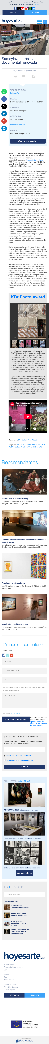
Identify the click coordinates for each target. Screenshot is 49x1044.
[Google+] (12, 655)
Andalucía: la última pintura (13, 583)
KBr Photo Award (28, 297)
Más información (17, 125)
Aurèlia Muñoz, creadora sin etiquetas (19, 906)
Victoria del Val (34, 447)
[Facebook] (3, 655)
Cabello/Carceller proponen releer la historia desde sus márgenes (24, 540)
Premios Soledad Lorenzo (13, 967)
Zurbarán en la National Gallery (15, 498)
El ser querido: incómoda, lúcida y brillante (18, 923)
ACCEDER (35, 12)
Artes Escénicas (9, 980)
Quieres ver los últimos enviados (18, 755)
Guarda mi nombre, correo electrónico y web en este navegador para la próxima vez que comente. (24, 689)
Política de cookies (10, 984)
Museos (33, 440)
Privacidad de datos (11, 987)
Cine (5, 977)
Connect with (7, 650)
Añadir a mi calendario (28, 141)
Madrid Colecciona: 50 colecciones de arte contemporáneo (20, 931)
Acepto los (11, 713)
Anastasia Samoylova (34, 160)
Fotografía (14, 93)
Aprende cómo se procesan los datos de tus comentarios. (38, 724)
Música (6, 974)
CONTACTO (13, 12)
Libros (6, 970)
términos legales (15, 713)
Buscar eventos (11, 901)
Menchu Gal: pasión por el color (15, 624)
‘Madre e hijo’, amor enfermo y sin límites (19, 914)
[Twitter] (7, 655)
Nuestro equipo (9, 990)
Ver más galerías (24, 873)
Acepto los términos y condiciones (19, 760)
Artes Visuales (9, 964)
